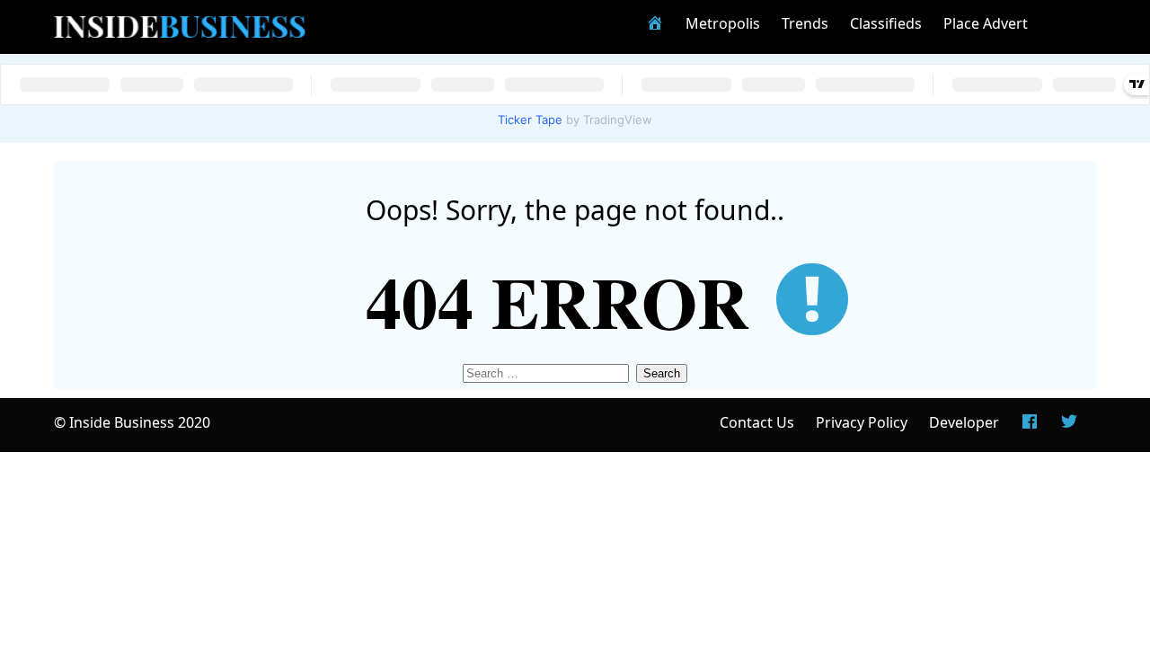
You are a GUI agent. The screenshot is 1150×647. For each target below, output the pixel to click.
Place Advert (985, 23)
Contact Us (757, 422)
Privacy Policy (861, 422)
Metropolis (723, 23)
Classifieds (886, 23)
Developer (964, 422)
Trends (805, 23)
